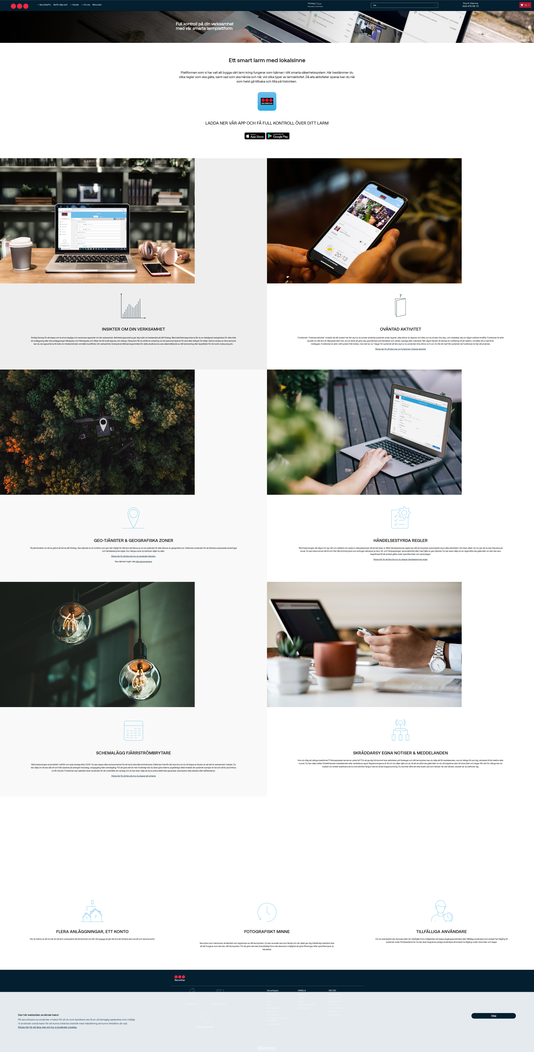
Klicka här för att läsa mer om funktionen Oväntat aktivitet (400, 349)
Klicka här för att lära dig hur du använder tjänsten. (133, 556)
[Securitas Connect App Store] (254, 135)
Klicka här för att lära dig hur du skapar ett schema (133, 776)
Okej (493, 1015)
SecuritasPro (45, 4)
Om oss (86, 4)
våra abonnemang (144, 561)
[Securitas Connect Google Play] (278, 135)
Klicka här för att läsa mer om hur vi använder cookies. (47, 1027)
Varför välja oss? (60, 4)
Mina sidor (97, 4)
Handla (75, 4)
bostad (102, 939)
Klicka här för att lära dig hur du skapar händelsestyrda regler (401, 559)
